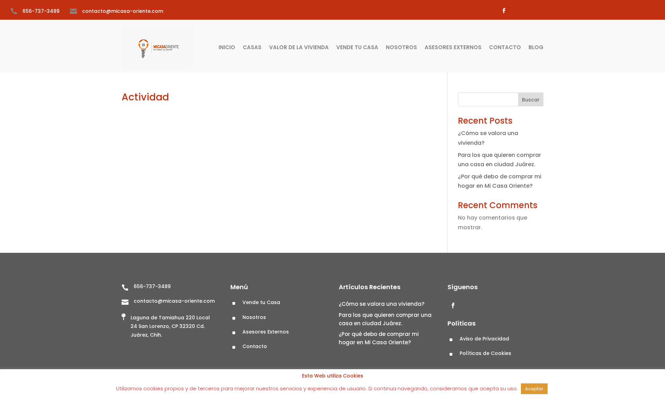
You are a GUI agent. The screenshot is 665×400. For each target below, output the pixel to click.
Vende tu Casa (357, 47)
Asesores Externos (453, 47)
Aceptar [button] (534, 388)
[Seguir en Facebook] (503, 11)
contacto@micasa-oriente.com (122, 11)
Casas (252, 47)
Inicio (227, 47)
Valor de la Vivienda (299, 47)
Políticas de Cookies (485, 353)
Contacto (505, 47)
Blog (536, 47)
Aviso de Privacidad (484, 338)
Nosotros (401, 47)
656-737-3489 (41, 11)
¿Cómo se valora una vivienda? (382, 304)
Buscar (531, 99)
